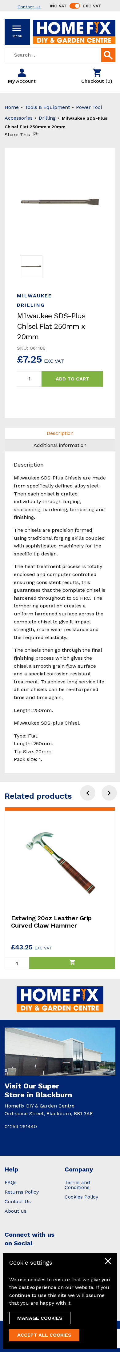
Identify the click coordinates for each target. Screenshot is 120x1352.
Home (12, 107)
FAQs (11, 1182)
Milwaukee (34, 296)
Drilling (47, 118)
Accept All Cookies (44, 1335)
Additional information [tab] (60, 445)
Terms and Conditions (77, 1184)
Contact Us (18, 1201)
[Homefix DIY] (74, 31)
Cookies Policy (81, 1197)
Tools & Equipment (47, 107)
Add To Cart (72, 379)
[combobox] (60, 55)
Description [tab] (60, 433)
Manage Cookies (39, 1318)
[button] (109, 793)
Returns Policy (22, 1192)
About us (15, 1211)
